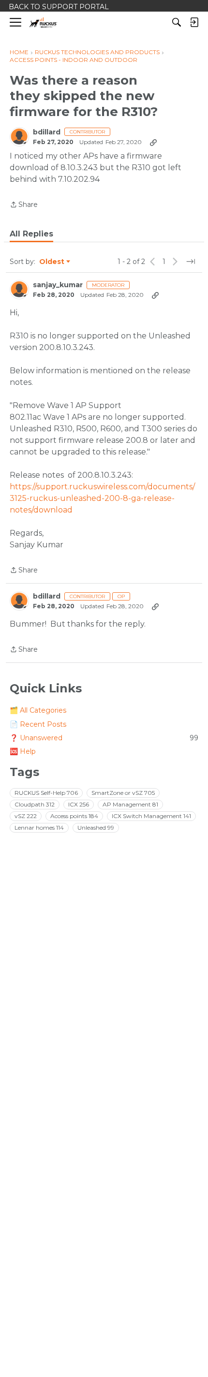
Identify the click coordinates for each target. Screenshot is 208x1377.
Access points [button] (74, 816)
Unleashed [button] (95, 827)
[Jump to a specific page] (190, 261)
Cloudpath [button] (35, 804)
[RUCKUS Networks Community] (43, 22)
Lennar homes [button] (39, 827)
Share (24, 205)
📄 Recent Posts (38, 724)
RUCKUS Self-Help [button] (46, 792)
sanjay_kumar (58, 285)
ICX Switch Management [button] (151, 816)
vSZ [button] (26, 816)
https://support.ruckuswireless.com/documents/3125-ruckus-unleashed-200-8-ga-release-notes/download (102, 498)
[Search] (176, 22)
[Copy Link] (153, 142)
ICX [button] (78, 804)
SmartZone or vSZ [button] (123, 792)
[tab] (31, 234)
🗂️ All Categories (38, 710)
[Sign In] (194, 22)
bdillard (46, 132)
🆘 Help (23, 751)
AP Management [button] (130, 804)
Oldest (52, 262)
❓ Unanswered (104, 737)
